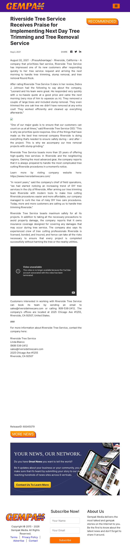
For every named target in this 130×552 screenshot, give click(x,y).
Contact (33, 540)
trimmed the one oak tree (24, 105)
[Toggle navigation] (116, 6)
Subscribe (65, 540)
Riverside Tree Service (68, 63)
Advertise (18, 540)
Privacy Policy (30, 537)
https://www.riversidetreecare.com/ (30, 176)
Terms (13, 537)
